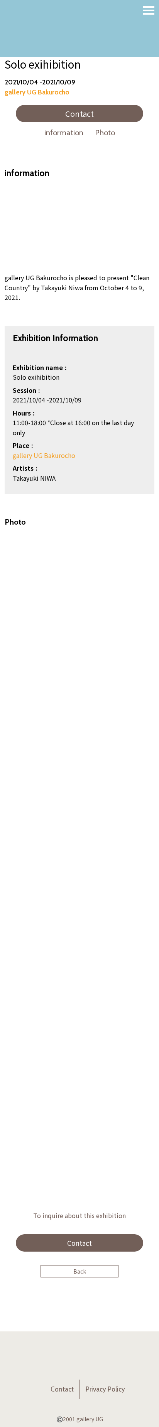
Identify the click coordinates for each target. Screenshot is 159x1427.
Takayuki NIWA (34, 478)
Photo (105, 132)
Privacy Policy (105, 1389)
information (63, 132)
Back (79, 1271)
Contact (79, 113)
